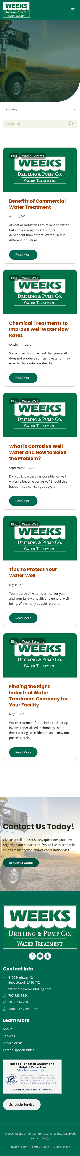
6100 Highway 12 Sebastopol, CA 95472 (24, 980)
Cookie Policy (62, 1147)
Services (9, 1036)
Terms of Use (40, 1147)
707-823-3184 (18, 995)
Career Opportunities (18, 1050)
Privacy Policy (18, 1147)
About (7, 1029)
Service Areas (13, 1043)
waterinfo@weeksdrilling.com (29, 989)
